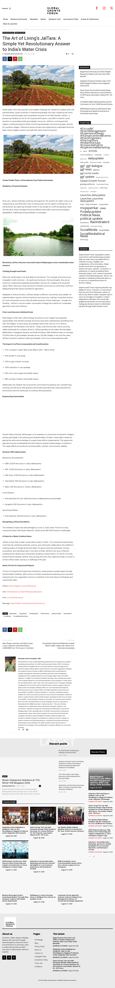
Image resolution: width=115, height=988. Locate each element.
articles (93, 151)
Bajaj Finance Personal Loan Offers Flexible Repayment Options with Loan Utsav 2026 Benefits (95, 74)
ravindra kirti (84, 226)
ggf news (86, 169)
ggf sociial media (89, 173)
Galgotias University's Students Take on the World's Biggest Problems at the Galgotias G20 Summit (95, 83)
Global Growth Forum (92, 181)
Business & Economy (15, 29)
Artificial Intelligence (86, 155)
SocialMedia (7, 616)
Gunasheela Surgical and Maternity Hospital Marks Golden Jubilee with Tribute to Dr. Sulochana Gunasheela (58, 645)
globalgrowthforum (87, 184)
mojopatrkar (23, 613)
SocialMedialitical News (20, 616)
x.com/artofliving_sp (15, 597)
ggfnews (96, 170)
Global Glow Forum (102, 177)
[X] (111, 8)
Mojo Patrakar (91, 204)
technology (84, 240)
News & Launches (20, 33)
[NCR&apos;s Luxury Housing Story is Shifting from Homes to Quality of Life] (43, 883)
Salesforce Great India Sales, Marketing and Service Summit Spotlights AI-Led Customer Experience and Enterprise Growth (42, 865)
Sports (5, 776)
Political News (45, 613)
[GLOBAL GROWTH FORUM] (57, 8)
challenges (98, 155)
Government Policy (102, 184)
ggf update (87, 177)
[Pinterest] (15, 59)
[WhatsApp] (20, 59)
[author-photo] (3, 836)
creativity (106, 155)
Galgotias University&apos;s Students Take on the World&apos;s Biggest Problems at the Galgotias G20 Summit (15, 830)
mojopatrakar (103, 204)
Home (4, 29)
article (85, 151)
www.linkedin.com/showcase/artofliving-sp (28, 603)
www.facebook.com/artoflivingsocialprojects (24, 592)
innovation (93, 191)
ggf (82, 166)
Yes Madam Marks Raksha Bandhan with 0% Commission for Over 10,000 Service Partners (96, 103)
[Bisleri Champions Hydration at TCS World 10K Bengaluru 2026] (21, 763)
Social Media (104, 230)
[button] (7, 8)
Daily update (84, 162)
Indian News (104, 188)
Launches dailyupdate (92, 195)
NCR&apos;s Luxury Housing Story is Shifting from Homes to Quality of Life (43, 897)
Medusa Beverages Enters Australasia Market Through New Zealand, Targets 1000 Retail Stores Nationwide (15, 898)
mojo (82, 204)
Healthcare (83, 188)
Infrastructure (84, 191)
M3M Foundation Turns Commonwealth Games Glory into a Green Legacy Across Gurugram (70, 864)
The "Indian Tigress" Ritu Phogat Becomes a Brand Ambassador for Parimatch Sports (69, 776)
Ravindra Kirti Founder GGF (13, 54)
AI (80, 151)
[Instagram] (104, 8)
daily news (83, 159)
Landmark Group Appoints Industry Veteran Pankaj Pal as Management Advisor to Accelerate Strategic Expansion (70, 898)
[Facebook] (96, 8)
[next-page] (93, 856)
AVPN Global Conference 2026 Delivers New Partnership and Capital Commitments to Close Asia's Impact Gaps (95, 111)
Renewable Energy (96, 226)
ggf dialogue (94, 166)
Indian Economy (93, 188)
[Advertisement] (38, 193)
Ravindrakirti (68, 613)
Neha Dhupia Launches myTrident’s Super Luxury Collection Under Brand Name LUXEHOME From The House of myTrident (18, 645)
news (103, 208)
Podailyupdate (33, 613)
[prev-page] (89, 856)
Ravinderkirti (84, 223)
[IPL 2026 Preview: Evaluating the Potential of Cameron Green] (51, 754)
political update (56, 613)
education (106, 162)
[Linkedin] (28, 730)
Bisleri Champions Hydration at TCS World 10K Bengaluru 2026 (21, 781)
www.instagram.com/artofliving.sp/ (22, 586)
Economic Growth (95, 162)
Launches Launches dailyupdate (91, 199)
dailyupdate (13, 613)
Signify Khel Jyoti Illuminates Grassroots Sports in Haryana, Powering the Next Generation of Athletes (71, 787)
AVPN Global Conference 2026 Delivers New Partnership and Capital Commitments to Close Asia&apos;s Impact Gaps (14, 864)
